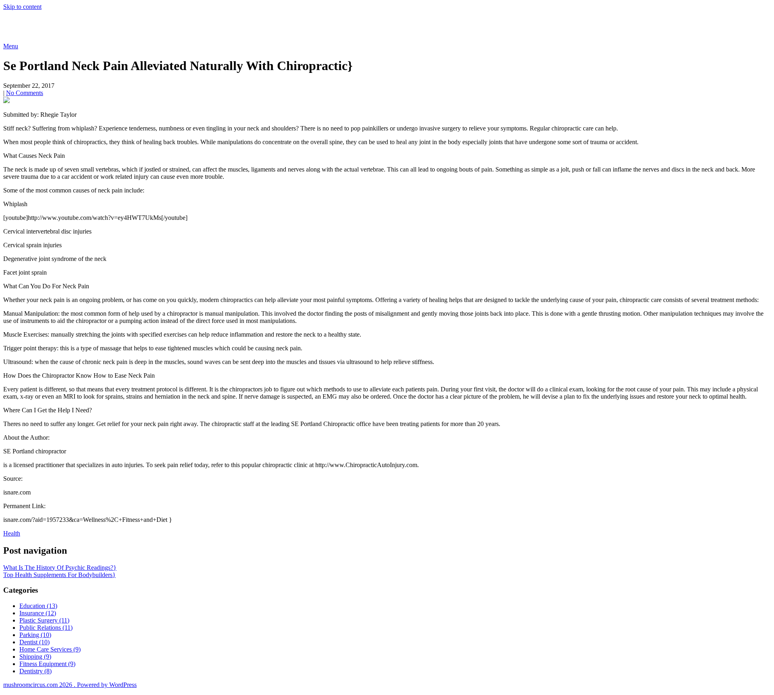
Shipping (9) (35, 656)
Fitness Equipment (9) (47, 663)
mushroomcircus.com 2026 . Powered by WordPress (70, 684)
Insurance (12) (37, 613)
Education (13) (38, 605)
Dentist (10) (34, 642)
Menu (10, 46)
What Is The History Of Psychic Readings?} (60, 567)
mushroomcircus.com (62, 26)
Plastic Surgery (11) (44, 620)
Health (11, 533)
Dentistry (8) (35, 671)
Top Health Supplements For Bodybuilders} (59, 574)
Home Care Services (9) (50, 649)
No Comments (24, 92)
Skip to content (22, 6)
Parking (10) (35, 634)
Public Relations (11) (46, 627)
